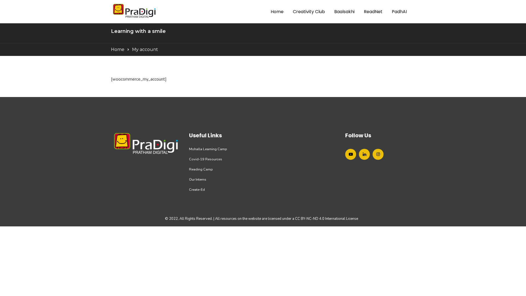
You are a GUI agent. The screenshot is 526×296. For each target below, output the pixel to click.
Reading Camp (201, 169)
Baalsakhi (344, 11)
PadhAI (399, 11)
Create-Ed (197, 189)
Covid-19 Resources (205, 159)
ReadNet (373, 11)
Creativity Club (309, 11)
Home (277, 11)
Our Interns (197, 179)
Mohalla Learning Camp (208, 149)
